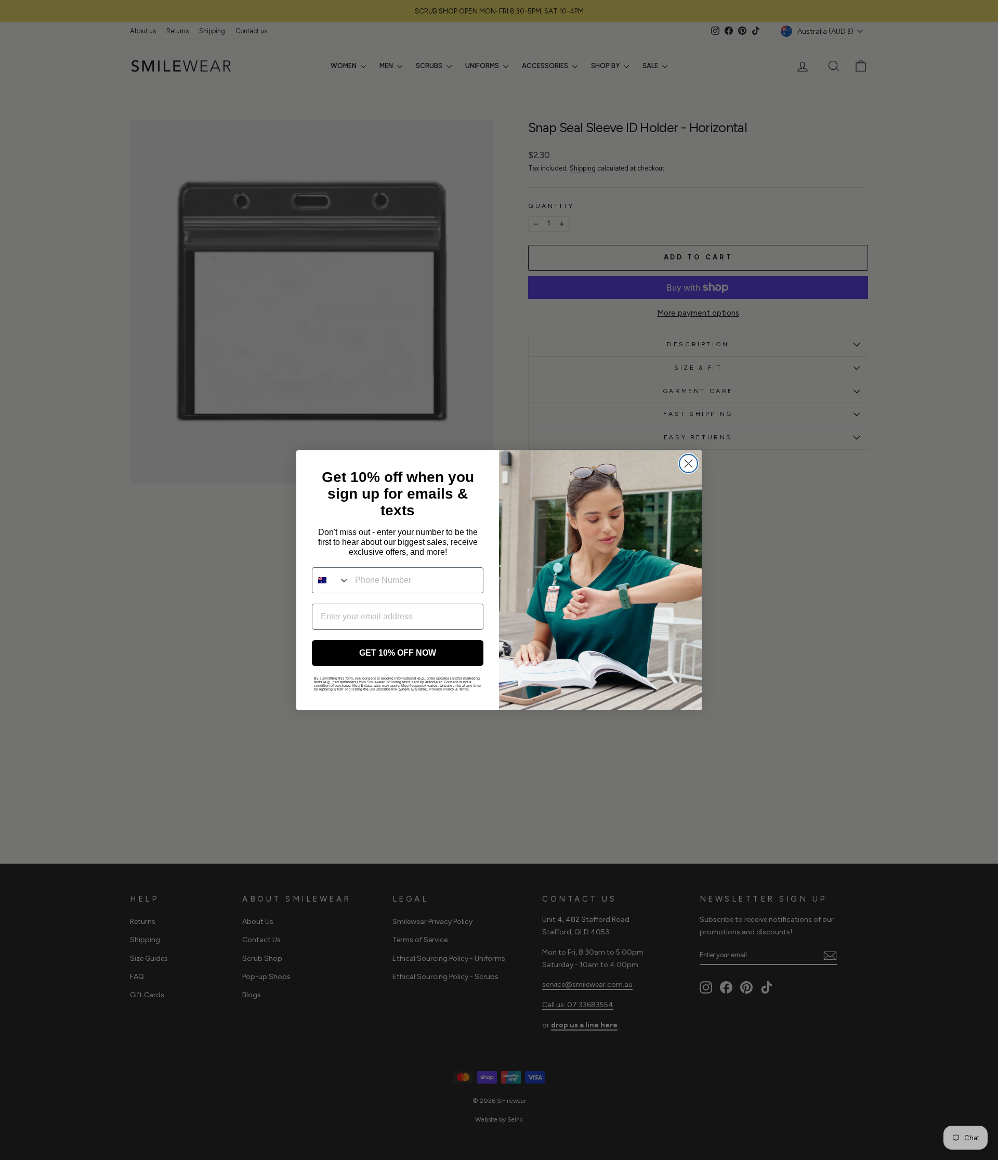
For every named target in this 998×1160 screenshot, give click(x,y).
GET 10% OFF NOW (397, 652)
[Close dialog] (688, 463)
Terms (464, 689)
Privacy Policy (441, 689)
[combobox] (331, 580)
